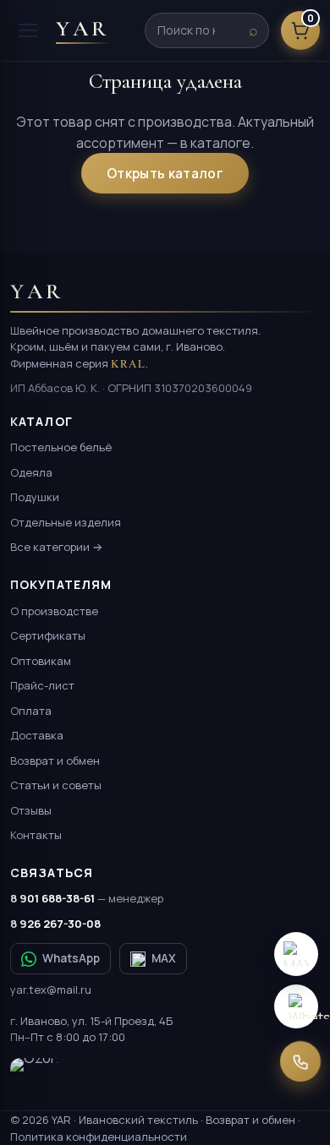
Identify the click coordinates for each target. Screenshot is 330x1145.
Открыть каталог (165, 173)
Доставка (36, 735)
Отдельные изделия (65, 522)
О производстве (54, 611)
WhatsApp (71, 958)
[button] (296, 954)
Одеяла (31, 472)
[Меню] (28, 30)
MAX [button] (163, 958)
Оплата (31, 710)
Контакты (36, 834)
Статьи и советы (56, 785)
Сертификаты (47, 635)
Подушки (34, 496)
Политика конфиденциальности (98, 1136)
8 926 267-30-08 (55, 923)
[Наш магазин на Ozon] (34, 1076)
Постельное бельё (61, 447)
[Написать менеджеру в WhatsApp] (296, 1006)
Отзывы (31, 810)
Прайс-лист (42, 685)
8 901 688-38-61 (86, 898)
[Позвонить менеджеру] (300, 1061)
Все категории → (56, 546)
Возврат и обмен (55, 760)
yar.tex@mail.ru (50, 989)
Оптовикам (40, 660)
